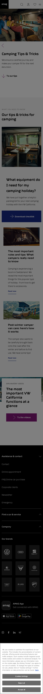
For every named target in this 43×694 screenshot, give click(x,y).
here (37, 670)
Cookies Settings (21, 676)
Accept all (21, 690)
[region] (21, 668)
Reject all (21, 683)
